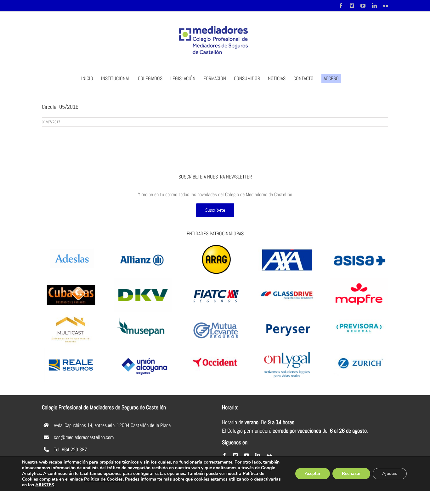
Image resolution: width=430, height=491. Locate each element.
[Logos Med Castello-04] (215, 315)
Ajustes (389, 473)
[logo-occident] (215, 350)
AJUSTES (44, 485)
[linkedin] (257, 455)
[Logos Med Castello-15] (215, 245)
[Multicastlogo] (71, 315)
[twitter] (235, 455)
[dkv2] (143, 280)
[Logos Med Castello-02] (215, 280)
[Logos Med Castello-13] (143, 315)
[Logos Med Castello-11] (287, 315)
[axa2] (287, 245)
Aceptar (312, 473)
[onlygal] (287, 350)
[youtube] (246, 455)
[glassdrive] (287, 280)
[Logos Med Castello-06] (71, 350)
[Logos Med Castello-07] (143, 350)
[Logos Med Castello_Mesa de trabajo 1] (143, 245)
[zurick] (359, 347)
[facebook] (224, 455)
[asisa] (359, 245)
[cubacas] (71, 280)
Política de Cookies (103, 479)
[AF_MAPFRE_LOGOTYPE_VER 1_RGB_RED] (359, 280)
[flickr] (269, 455)
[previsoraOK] (359, 312)
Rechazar (351, 473)
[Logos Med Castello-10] (71, 245)
